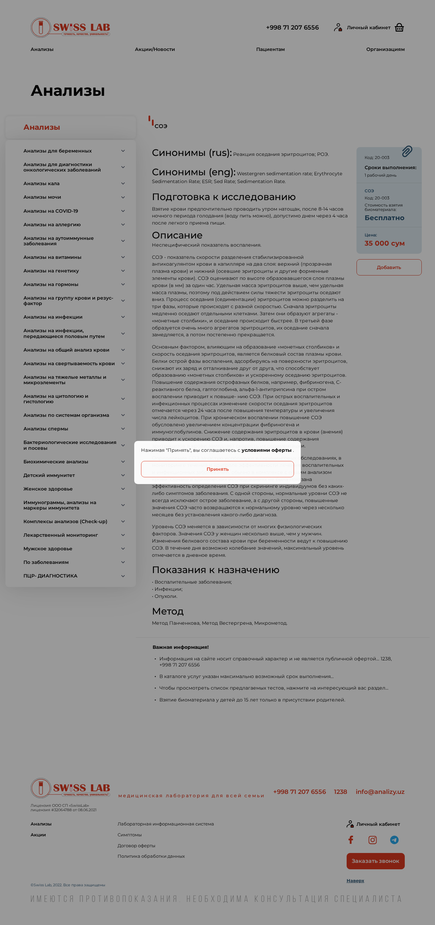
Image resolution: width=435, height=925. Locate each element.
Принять (218, 469)
